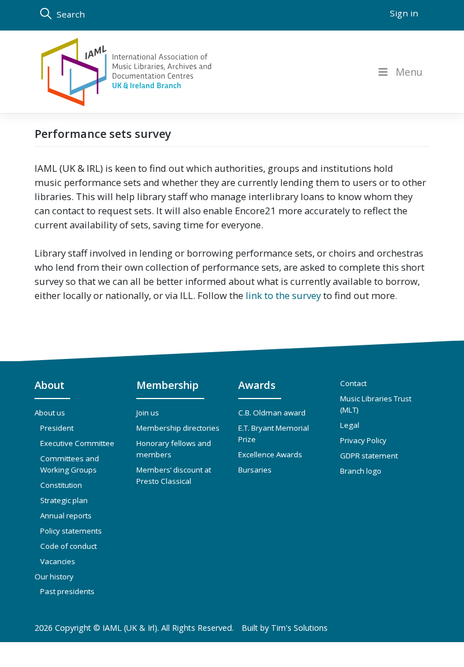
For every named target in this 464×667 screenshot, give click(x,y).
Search (69, 14)
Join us (147, 413)
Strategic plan (64, 500)
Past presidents (67, 591)
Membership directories (178, 428)
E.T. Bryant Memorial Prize (273, 433)
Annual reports (66, 515)
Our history (54, 576)
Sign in (404, 13)
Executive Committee (77, 443)
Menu (409, 72)
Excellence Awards (270, 454)
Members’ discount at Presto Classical (173, 475)
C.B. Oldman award (272, 413)
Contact (353, 383)
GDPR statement (369, 456)
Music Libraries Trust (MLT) (375, 404)
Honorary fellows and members (173, 449)
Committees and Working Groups (69, 464)
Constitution (61, 485)
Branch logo (360, 471)
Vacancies (57, 561)
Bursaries (255, 470)
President (57, 428)
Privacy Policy (363, 440)
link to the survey (283, 295)
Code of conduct (68, 546)
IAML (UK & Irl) (129, 627)
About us (50, 413)
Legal (349, 425)
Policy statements (71, 531)
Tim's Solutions (299, 627)
